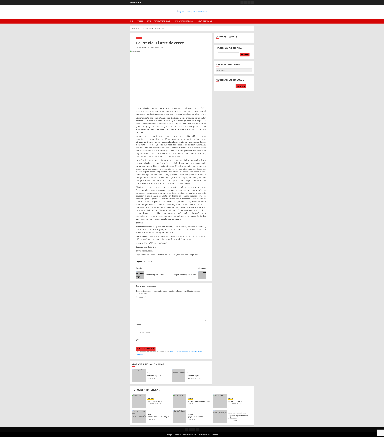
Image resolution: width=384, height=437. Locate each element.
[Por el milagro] (178, 375)
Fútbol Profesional (162, 21)
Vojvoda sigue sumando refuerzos (238, 417)
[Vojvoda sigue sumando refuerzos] (220, 416)
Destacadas (150, 398)
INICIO (132, 21)
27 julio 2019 (152, 378)
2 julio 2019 (192, 419)
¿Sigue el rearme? (195, 417)
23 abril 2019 (192, 378)
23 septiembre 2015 (157, 47)
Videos (140, 21)
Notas (148, 21)
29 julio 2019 (193, 404)
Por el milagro (193, 376)
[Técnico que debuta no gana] (139, 416)
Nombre (140, 324)
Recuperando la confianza (199, 401)
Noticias (190, 414)
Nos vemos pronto (154, 401)
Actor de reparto (154, 376)
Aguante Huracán (205, 21)
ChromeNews (202, 434)
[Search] (253, 21)
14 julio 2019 (152, 419)
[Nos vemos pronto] (139, 401)
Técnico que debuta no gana (158, 417)
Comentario (141, 297)
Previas (139, 38)
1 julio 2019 (233, 420)
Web (138, 340)
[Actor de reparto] (139, 375)
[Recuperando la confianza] (179, 401)
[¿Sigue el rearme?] (179, 416)
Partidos (190, 398)
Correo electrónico (144, 332)
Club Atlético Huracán (184, 21)
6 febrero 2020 (153, 404)
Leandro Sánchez (143, 47)
